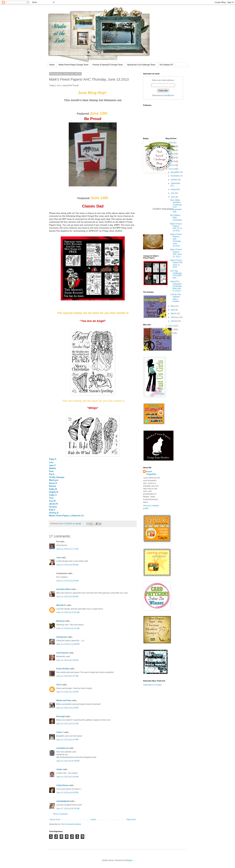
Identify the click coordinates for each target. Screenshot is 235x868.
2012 (170, 326)
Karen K (53, 483)
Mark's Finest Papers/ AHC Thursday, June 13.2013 (176, 240)
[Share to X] (94, 523)
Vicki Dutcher (62, 653)
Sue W (52, 501)
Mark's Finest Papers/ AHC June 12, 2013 (176, 253)
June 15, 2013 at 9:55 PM (67, 792)
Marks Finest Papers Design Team (73, 65)
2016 (170, 157)
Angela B (53, 492)
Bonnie (52, 486)
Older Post (131, 819)
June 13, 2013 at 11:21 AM (67, 628)
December (175, 172)
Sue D (59, 685)
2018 (170, 150)
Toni (51, 498)
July (173, 193)
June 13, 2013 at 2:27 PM (67, 676)
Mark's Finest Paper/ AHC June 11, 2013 (176, 263)
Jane (58, 557)
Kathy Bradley (62, 669)
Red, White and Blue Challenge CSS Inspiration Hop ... (176, 206)
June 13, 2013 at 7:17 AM (67, 549)
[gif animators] (153, 249)
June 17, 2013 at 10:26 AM (67, 808)
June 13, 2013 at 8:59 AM (67, 565)
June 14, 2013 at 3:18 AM (67, 777)
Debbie (52, 468)
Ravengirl (60, 716)
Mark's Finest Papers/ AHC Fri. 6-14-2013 (176, 227)
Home (52, 65)
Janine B (53, 504)
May (173, 306)
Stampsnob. (61, 637)
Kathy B (53, 489)
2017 (170, 154)
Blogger (129, 860)
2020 (170, 143)
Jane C (52, 465)
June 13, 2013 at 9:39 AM (67, 596)
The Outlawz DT (166, 65)
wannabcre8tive (63, 589)
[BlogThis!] (91, 523)
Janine (59, 769)
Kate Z (52, 509)
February (175, 317)
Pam (51, 471)
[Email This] (88, 523)
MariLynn (53, 480)
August (174, 189)
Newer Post (55, 819)
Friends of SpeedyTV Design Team (108, 65)
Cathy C (53, 495)
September (175, 183)
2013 (170, 169)
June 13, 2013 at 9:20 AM (67, 581)
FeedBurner (169, 95)
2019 (170, 146)
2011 (170, 329)
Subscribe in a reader (152, 685)
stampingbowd (63, 801)
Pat (58, 541)
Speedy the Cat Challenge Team (141, 65)
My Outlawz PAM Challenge (176, 217)
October (174, 180)
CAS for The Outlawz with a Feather (175, 297)
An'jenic (53, 507)
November (175, 176)
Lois (51, 462)
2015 (170, 161)
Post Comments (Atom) (71, 824)
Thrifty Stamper (56, 477)
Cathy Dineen (62, 785)
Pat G (52, 474)
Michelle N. (61, 605)
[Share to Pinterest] (100, 523)
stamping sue (62, 748)
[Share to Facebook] (97, 523)
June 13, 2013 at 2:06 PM (67, 660)
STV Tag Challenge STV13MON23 (176, 274)
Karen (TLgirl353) (151, 472)
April (173, 310)
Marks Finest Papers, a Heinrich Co (66, 515)
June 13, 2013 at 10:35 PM (67, 761)
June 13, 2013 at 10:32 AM (67, 612)
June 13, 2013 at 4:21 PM (67, 724)
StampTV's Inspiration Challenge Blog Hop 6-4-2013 (176, 286)
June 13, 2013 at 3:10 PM (67, 708)
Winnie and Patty (63, 700)
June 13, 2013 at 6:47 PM (67, 740)
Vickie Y (60, 732)
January (174, 321)
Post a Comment (60, 814)
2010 (170, 333)
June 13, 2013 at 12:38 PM (67, 644)
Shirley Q (53, 513)
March (174, 313)
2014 (170, 165)
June (173, 197)
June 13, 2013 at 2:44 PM (67, 692)
